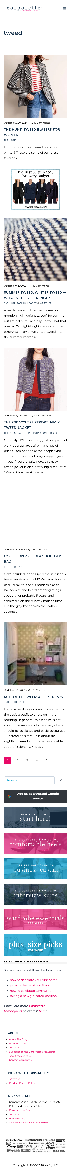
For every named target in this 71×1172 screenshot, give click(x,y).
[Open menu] (65, 8)
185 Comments (40, 549)
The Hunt (10, 140)
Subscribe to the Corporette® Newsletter (32, 1051)
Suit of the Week (15, 702)
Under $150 (50, 433)
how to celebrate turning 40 (31, 991)
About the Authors (20, 1055)
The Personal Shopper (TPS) (22, 433)
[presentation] (35, 86)
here (42, 1011)
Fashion (9, 303)
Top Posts (14, 1047)
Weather (46, 303)
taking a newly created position (33, 996)
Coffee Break (13, 567)
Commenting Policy (21, 1110)
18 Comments (42, 122)
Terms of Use (16, 1114)
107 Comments (40, 690)
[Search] (61, 780)
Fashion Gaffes (27, 303)
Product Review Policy (22, 1083)
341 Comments (42, 415)
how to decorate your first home (33, 980)
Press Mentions (18, 1043)
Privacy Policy (17, 1118)
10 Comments (41, 285)
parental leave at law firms (30, 985)
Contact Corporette (20, 1059)
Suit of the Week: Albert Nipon (33, 696)
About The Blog (18, 1039)
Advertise (14, 1078)
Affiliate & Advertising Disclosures (28, 1122)
